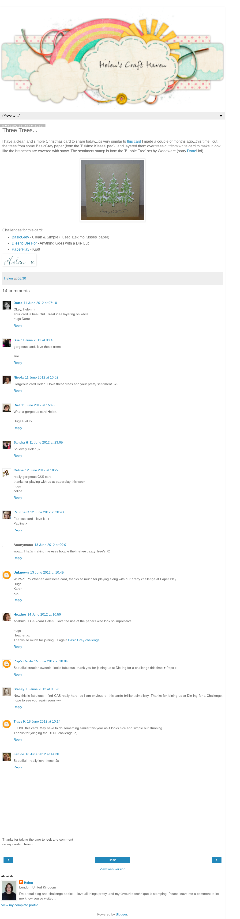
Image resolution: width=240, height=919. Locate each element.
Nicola (19, 377)
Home (112, 860)
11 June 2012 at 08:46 (37, 340)
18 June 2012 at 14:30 (42, 754)
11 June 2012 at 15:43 (38, 405)
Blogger (121, 914)
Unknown (21, 572)
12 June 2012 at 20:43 (47, 512)
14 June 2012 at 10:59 (44, 614)
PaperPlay (20, 249)
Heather (20, 614)
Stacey (19, 689)
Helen (28, 883)
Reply (18, 325)
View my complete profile (19, 905)
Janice (19, 754)
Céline (19, 470)
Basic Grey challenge (84, 640)
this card (134, 141)
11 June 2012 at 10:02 (41, 377)
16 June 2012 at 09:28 (42, 689)
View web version (112, 869)
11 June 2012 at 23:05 (46, 442)
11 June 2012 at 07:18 (40, 303)
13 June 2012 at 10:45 (47, 572)
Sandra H (21, 442)
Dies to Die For (24, 243)
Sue (17, 340)
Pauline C (21, 512)
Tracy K (20, 721)
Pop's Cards (23, 661)
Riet (17, 405)
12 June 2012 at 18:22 (42, 470)
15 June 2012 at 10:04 (51, 661)
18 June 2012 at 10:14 (43, 721)
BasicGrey (20, 237)
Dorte (191, 151)
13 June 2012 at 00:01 (51, 545)
